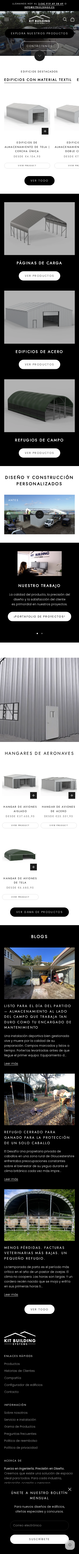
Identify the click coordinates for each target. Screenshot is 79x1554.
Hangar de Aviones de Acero (59, 809)
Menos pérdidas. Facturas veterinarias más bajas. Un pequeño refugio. (35, 1253)
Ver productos (39, 276)
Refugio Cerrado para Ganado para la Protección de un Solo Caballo (37, 1137)
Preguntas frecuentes (20, 1434)
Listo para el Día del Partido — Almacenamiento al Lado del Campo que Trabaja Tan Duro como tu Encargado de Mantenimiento (38, 1016)
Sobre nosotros (16, 1413)
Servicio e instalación (20, 1420)
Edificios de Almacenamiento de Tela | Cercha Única (27, 147)
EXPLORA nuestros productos (39, 33)
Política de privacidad (20, 1448)
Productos (12, 1364)
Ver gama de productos (39, 912)
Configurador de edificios (23, 1385)
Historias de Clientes (19, 1371)
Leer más (11, 1063)
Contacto (11, 1392)
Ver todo (40, 181)
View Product (27, 165)
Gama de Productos (19, 1426)
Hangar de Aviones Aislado (20, 809)
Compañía (12, 1378)
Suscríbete (39, 1539)
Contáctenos (40, 46)
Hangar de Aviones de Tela (20, 881)
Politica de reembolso (20, 1441)
